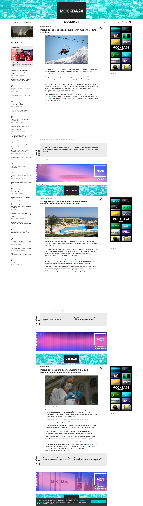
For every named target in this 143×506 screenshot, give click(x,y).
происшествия (14, 75)
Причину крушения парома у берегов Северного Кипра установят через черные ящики (20, 119)
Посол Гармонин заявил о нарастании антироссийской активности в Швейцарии (21, 166)
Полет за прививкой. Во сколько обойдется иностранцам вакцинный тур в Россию (58, 459)
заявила (88, 444)
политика (17, 91)
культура (13, 244)
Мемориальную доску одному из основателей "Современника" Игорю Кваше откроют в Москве (21, 241)
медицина (47, 468)
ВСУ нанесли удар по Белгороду (19, 144)
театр (17, 244)
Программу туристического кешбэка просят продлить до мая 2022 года (86, 148)
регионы (20, 106)
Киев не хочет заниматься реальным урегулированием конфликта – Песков (21, 96)
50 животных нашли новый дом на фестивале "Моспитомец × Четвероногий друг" (20, 128)
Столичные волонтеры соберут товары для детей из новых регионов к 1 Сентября (21, 137)
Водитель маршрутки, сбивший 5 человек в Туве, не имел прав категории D (21, 175)
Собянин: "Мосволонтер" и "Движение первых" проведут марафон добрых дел (22, 64)
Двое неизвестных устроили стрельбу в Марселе (21, 183)
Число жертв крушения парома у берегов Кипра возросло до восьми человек (20, 72)
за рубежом (21, 75)
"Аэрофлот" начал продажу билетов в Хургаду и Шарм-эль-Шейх (55, 319)
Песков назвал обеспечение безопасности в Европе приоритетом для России (21, 224)
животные (13, 131)
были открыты (74, 261)
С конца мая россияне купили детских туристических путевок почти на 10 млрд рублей (57, 149)
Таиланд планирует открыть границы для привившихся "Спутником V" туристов (88, 459)
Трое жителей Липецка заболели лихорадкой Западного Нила (20, 111)
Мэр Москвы (15, 47)
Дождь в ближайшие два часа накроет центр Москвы (21, 190)
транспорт (13, 209)
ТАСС (53, 246)
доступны (48, 96)
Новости (16, 42)
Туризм (55, 26)
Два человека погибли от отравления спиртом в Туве (21, 261)
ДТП (19, 153)
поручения (76, 439)
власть (12, 91)
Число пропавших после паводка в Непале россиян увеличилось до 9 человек (20, 232)
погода (18, 193)
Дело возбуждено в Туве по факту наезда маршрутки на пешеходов (20, 150)
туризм (46, 159)
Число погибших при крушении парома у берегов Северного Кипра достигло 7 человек (21, 215)
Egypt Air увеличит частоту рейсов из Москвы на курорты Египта (86, 319)
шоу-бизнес (13, 256)
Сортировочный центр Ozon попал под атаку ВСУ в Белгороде (21, 103)
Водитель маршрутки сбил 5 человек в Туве (21, 198)
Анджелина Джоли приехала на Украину (21, 255)
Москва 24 (71, 22)
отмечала (59, 431)
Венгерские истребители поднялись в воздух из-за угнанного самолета (21, 80)
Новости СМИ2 (39, 184)
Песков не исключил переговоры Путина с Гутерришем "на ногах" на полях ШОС (20, 88)
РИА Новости (60, 73)
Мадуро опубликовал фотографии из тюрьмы (21, 158)
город (17, 131)
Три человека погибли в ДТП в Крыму (21, 248)
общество (13, 113)
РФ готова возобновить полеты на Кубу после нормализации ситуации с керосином (21, 206)
